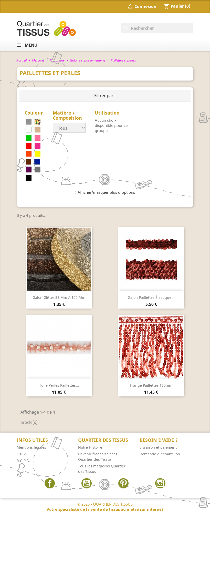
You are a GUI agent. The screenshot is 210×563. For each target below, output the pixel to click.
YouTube (86, 483)
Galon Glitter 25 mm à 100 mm (59, 297)
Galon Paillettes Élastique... (151, 297)
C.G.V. (22, 454)
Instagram (160, 483)
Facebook (50, 483)
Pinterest (123, 483)
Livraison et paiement (158, 447)
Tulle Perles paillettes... (59, 385)
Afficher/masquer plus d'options (106, 192)
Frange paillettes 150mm (151, 385)
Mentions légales (31, 447)
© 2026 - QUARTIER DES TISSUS (105, 506)
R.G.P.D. (23, 460)
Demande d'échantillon (160, 454)
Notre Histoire (90, 447)
